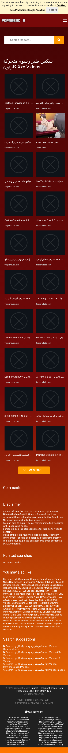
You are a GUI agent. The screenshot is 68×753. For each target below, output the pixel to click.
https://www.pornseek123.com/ (50, 724)
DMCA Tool (45, 690)
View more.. (34, 470)
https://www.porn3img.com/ (50, 740)
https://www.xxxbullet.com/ (17, 735)
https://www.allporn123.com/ (50, 731)
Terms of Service (48, 688)
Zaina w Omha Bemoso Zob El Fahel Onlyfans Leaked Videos (32, 622)
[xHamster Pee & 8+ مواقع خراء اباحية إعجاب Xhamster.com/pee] (50, 215)
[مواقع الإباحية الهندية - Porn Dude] (19, 293)
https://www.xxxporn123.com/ (17, 740)
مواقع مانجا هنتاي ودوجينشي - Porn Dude (24, 181)
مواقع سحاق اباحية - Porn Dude (51, 259)
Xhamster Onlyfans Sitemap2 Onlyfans (32, 611)
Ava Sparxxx (26, 626)
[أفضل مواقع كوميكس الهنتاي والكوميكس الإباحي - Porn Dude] (19, 449)
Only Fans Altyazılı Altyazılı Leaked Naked (33, 595)
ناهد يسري (27, 605)
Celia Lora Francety (21, 614)
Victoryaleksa (49, 596)
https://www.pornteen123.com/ (50, 729)
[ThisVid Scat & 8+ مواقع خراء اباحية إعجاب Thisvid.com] (19, 332)
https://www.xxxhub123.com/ (17, 738)
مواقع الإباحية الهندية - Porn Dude (21, 298)
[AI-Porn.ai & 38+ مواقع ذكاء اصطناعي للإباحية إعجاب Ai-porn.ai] (50, 371)
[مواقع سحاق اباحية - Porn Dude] (50, 254)
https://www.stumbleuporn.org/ (50, 744)
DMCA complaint (12, 543)
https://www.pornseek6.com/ (50, 726)
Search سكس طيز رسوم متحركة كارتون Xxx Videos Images (35, 669)
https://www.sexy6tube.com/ (50, 720)
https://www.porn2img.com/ (50, 738)
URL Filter (34, 690)
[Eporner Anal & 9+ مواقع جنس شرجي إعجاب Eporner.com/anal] (19, 371)
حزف (18, 590)
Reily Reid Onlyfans (48, 602)
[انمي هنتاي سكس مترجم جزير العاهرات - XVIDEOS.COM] (19, 136)
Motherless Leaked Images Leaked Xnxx (42, 584)
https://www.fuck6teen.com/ (50, 722)
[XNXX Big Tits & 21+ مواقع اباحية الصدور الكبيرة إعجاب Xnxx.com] (50, 293)
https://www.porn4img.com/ (50, 742)
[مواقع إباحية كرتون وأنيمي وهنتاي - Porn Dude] (19, 254)
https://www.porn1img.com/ (50, 735)
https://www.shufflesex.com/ (17, 731)
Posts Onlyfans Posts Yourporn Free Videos (30, 592)
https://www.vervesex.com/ (17, 733)
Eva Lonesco (29, 590)
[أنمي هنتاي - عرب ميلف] (50, 136)
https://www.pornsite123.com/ (17, 729)
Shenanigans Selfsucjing (24, 602)
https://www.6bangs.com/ (17, 722)
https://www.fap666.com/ (17, 726)
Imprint (34, 688)
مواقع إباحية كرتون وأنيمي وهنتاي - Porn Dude (27, 259)
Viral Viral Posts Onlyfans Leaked (38, 608)
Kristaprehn (43, 590)
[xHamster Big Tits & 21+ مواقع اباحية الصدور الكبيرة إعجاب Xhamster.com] (19, 410)
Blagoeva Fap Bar (12, 605)
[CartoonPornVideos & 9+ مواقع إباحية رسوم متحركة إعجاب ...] (19, 97)
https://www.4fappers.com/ (17, 717)
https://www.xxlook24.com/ (17, 744)
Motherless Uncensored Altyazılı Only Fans (32, 582)
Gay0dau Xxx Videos (23, 617)
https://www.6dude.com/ (17, 724)
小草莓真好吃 (50, 593)
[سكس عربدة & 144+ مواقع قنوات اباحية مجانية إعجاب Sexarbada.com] (50, 410)
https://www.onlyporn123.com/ (50, 733)
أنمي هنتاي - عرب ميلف (47, 142)
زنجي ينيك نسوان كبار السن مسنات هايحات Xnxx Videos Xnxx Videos (33, 599)
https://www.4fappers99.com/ (17, 720)
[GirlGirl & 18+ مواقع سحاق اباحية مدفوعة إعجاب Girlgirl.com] (50, 332)
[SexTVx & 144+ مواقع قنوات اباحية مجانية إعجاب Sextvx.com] (50, 175)
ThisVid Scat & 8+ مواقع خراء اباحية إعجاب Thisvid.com (32, 337)
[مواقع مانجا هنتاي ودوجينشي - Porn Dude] (19, 175)
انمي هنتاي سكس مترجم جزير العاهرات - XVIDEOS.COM (31, 142)
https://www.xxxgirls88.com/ (50, 717)
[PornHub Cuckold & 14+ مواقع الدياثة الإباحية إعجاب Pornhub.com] (50, 449)
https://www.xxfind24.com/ (17, 742)
